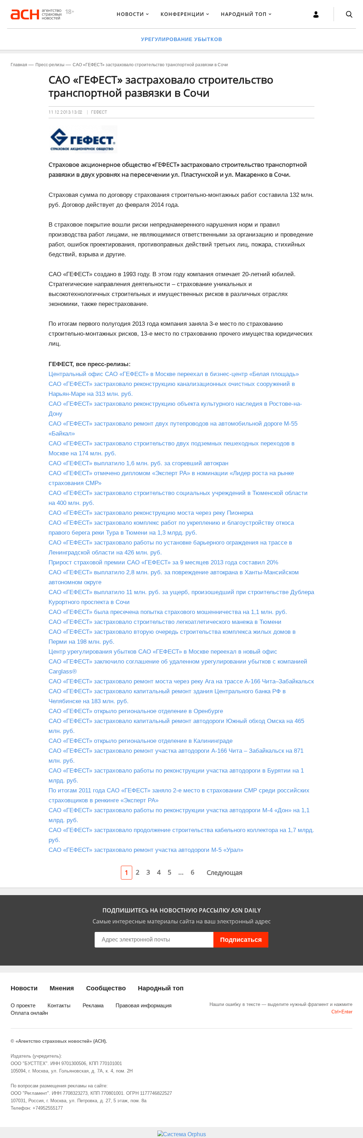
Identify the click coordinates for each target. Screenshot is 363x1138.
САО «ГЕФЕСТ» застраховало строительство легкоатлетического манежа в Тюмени (165, 622)
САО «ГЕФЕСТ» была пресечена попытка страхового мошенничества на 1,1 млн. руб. (168, 612)
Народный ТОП (244, 14)
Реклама (93, 1005)
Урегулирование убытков (181, 39)
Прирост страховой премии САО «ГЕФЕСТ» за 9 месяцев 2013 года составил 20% (163, 562)
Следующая (224, 872)
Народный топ (161, 988)
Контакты (59, 1005)
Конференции (182, 14)
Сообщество (106, 988)
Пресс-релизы (50, 64)
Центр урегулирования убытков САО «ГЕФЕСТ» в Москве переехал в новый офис (163, 651)
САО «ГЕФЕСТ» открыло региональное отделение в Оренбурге (136, 711)
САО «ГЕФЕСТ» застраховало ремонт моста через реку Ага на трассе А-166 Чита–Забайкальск (181, 681)
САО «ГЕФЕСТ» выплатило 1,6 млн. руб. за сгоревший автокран (138, 463)
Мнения (62, 988)
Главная (19, 64)
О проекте (23, 1005)
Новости (130, 14)
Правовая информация (144, 1005)
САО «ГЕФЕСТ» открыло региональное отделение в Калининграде (141, 741)
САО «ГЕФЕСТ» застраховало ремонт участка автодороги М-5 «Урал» (146, 850)
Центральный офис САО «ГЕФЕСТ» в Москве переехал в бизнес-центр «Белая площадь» (174, 374)
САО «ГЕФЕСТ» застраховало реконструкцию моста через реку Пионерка (151, 513)
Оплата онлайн (29, 1013)
